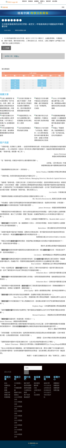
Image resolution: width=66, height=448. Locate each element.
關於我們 (48, 1)
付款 (35, 388)
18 (15, 85)
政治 (5, 383)
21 (42, 85)
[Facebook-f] (50, 368)
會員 (24, 30)
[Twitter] (46, 368)
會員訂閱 (47, 383)
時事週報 (7, 397)
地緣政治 (7, 385)
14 (42, 83)
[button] (3, 20)
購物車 (36, 385)
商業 (5, 388)
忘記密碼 (37, 395)
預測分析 (17, 378)
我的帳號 (37, 383)
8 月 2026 (33, 73)
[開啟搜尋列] (55, 7)
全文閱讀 (6, 48)
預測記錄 (30, 1)
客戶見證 (4, 142)
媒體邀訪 (56, 383)
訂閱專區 (47, 378)
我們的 (26, 388)
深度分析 (7, 392)
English (40, 3)
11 (15, 83)
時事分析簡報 (33, 13)
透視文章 (24, 1)
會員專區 (36, 1)
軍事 (5, 390)
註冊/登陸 (54, 1)
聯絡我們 (27, 397)
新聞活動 (56, 390)
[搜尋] (26, 372)
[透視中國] (4, 7)
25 (15, 88)
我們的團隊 (27, 385)
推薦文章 (4, 94)
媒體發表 (56, 385)
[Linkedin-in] (55, 368)
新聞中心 (42, 1)
